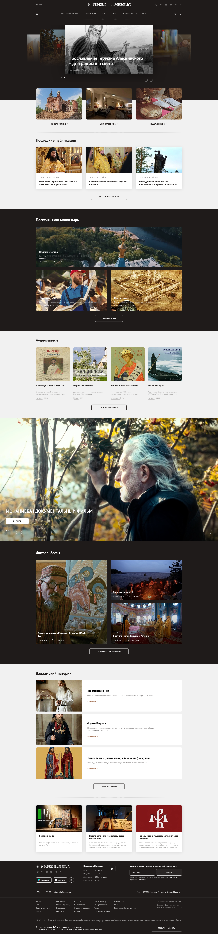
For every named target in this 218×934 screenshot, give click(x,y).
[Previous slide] (146, 80)
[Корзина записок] (175, 14)
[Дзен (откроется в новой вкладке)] (166, 5)
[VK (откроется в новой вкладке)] (161, 5)
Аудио (38, 901)
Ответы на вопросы (82, 908)
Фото (104, 14)
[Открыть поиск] (180, 14)
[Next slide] (151, 80)
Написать (78, 901)
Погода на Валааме (93, 866)
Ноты (38, 905)
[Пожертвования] (59, 104)
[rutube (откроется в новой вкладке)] (180, 5)
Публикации (90, 14)
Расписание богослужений (125, 908)
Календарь (60, 908)
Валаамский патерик (44, 908)
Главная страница (63, 905)
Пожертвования (100, 905)
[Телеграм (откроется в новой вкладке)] (175, 5)
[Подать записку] (159, 104)
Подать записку (130, 14)
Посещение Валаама (102, 911)
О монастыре (79, 905)
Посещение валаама (70, 14)
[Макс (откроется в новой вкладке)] (156, 5)
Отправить (169, 872)
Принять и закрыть (166, 928)
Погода (77, 911)
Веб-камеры (61, 901)
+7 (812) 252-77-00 (43, 892)
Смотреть (17, 521)
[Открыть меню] (37, 14)
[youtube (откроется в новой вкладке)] (171, 5)
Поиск (96, 908)
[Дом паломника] (109, 104)
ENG (40, 5)
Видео (114, 14)
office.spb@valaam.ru (62, 892)
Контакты (146, 14)
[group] (109, 49)
